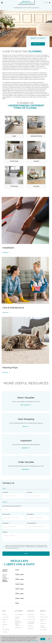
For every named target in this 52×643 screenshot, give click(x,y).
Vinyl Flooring (14, 161)
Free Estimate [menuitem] (5, 629)
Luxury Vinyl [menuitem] (5, 617)
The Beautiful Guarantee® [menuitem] (31, 622)
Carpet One (5, 19)
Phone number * (6, 514)
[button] (44, 2)
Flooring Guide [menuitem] (31, 619)
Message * (4, 532)
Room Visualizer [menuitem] (19, 614)
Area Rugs (36, 186)
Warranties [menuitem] (30, 625)
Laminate (36, 161)
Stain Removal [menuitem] (31, 614)
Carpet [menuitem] (4, 622)
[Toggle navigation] (2, 3)
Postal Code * (5, 523)
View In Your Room (24, 404)
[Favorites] (47, 2)
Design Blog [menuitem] (18, 627)
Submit (26, 553)
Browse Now (37, 43)
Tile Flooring (14, 186)
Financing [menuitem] (4, 632)
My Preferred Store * (31, 523)
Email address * (30, 514)
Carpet (14, 136)
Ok (42, 639)
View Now (24, 426)
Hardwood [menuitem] (5, 619)
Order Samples (24, 469)
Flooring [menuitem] (4, 614)
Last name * (29, 492)
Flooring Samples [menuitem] (17, 617)
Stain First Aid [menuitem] (31, 617)
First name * (5, 492)
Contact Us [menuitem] (43, 623)
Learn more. (34, 640)
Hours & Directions (5, 580)
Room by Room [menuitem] (44, 617)
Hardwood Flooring (36, 136)
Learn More (5, 252)
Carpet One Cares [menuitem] (43, 620)
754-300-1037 (36, 7)
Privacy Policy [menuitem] (43, 629)
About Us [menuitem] (42, 614)
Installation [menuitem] (30, 628)
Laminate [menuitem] (4, 624)
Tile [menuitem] (3, 627)
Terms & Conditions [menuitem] (43, 626)
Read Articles (25, 447)
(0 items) (49, 2)
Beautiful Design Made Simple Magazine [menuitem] (18, 623)
